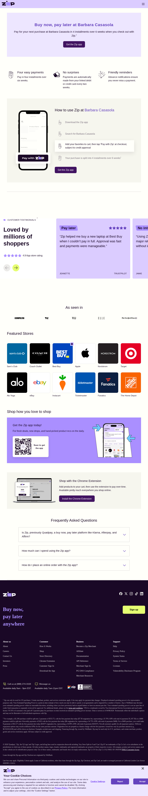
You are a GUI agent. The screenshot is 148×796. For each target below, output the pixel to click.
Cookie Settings (98, 781)
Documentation (82, 656)
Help (115, 646)
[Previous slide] (6, 267)
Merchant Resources (84, 676)
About (5, 646)
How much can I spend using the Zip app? (46, 550)
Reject (120, 781)
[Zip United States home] (8, 4)
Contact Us (7, 656)
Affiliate (79, 651)
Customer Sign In (47, 666)
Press (5, 666)
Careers (6, 651)
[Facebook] (121, 593)
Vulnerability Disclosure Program (126, 671)
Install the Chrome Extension (77, 499)
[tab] (94, 122)
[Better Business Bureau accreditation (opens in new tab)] (85, 687)
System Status (118, 656)
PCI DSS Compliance (85, 671)
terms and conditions (76, 708)
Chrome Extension (47, 661)
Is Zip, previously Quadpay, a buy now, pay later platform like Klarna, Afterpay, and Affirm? (69, 534)
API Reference (82, 661)
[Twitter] (126, 593)
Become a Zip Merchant (86, 646)
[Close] (143, 768)
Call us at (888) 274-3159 (19, 684)
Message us (44, 684)
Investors (6, 661)
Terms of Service (120, 661)
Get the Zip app (74, 44)
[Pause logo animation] (136, 318)
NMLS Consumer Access (130, 750)
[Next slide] (15, 267)
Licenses (116, 666)
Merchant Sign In (83, 666)
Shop (42, 651)
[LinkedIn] (141, 593)
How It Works (45, 646)
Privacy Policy (119, 651)
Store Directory (46, 656)
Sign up (134, 609)
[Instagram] (131, 593)
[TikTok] (136, 593)
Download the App (47, 671)
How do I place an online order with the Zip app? (50, 565)
